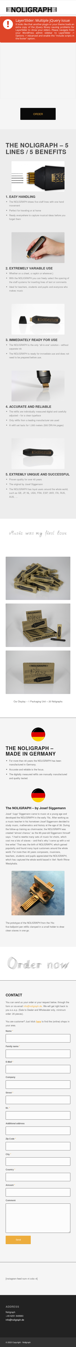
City (8, 1154)
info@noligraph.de (33, 1006)
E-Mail (9, 1061)
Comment (11, 1200)
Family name (13, 1046)
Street (9, 1092)
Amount (10, 1185)
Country (10, 1169)
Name (9, 1031)
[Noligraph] (31, 7)
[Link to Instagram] (67, 1342)
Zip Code (11, 1138)
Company (10, 1077)
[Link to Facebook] (62, 1342)
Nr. (8, 1107)
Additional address (15, 1123)
